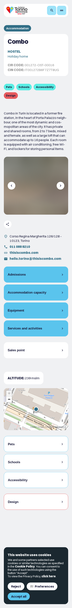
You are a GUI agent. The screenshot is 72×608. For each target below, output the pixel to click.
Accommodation (17, 28)
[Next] (60, 186)
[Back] (11, 186)
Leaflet (33, 427)
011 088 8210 (20, 247)
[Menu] (61, 10)
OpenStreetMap (47, 427)
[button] (36, 409)
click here (48, 576)
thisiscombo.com (24, 253)
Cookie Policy (25, 566)
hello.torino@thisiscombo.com (35, 259)
